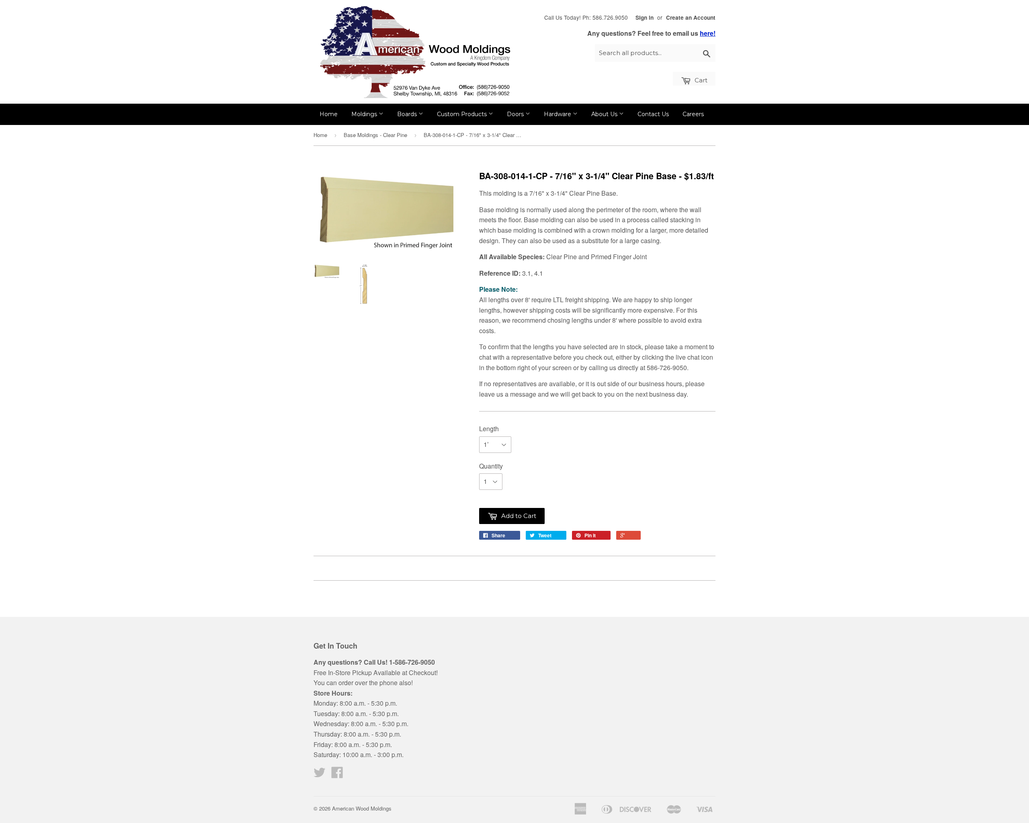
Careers (693, 114)
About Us (605, 114)
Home (329, 114)
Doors (516, 114)
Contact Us (653, 114)
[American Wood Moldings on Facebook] (337, 774)
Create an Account (690, 17)
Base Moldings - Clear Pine (375, 135)
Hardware (558, 114)
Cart (700, 80)
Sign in (644, 17)
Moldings (365, 114)
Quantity (491, 466)
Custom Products (462, 114)
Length (489, 428)
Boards (407, 114)
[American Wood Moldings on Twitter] (320, 774)
